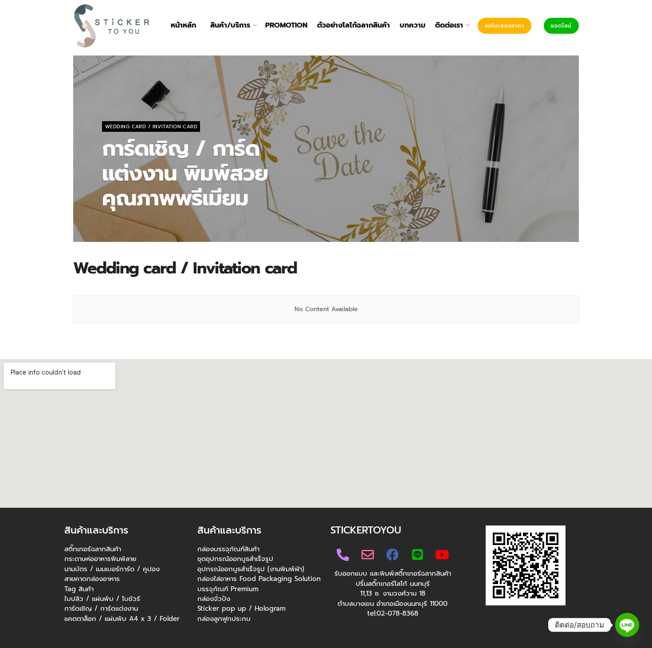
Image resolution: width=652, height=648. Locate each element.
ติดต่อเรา (449, 25)
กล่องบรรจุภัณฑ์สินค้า (228, 549)
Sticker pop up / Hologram (241, 608)
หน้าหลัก (183, 25)
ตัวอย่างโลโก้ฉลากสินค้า (353, 25)
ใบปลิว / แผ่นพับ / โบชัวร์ (102, 599)
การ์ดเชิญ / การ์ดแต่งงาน (101, 608)
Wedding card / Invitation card (151, 126)
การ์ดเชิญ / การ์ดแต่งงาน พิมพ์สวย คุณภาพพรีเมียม (185, 173)
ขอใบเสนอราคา (504, 26)
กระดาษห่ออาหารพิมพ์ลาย (100, 559)
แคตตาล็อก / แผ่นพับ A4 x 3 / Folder (122, 619)
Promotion (286, 25)
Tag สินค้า (79, 589)
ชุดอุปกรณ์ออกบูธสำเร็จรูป (235, 559)
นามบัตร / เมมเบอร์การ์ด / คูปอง (112, 569)
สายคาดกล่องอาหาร (92, 579)
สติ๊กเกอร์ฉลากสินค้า (92, 549)
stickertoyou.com (135, 221)
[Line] (627, 625)
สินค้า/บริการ (230, 25)
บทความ (412, 25)
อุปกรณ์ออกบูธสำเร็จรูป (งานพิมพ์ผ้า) (250, 569)
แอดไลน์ (561, 26)
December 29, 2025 (193, 221)
